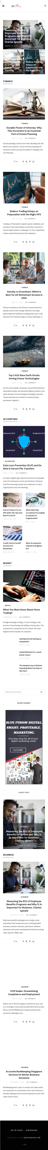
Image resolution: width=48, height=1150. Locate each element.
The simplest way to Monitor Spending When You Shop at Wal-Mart (30, 668)
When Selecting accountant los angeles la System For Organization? (35, 514)
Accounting (10, 419)
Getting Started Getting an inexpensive (30, 640)
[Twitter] (26, 161)
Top (24, 1145)
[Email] (33, 161)
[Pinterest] (30, 161)
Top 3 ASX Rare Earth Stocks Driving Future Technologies (24, 377)
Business (8, 26)
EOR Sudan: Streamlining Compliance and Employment (24, 993)
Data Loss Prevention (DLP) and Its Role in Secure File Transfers (22, 467)
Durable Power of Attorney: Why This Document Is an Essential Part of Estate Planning (13, 63)
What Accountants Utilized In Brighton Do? (34, 546)
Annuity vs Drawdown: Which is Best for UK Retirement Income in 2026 (24, 294)
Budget (7, 563)
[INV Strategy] (16, 6)
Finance (8, 52)
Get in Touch (17, 1130)
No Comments (25, 46)
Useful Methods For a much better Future (30, 653)
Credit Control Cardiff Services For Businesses (12, 546)
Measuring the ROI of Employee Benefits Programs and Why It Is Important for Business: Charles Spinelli (18, 36)
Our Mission (31, 1130)
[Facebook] (23, 161)
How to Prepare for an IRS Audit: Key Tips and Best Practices (12, 513)
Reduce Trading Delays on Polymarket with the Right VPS (34, 66)
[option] (24, 824)
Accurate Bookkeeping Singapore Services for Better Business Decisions (24, 1074)
